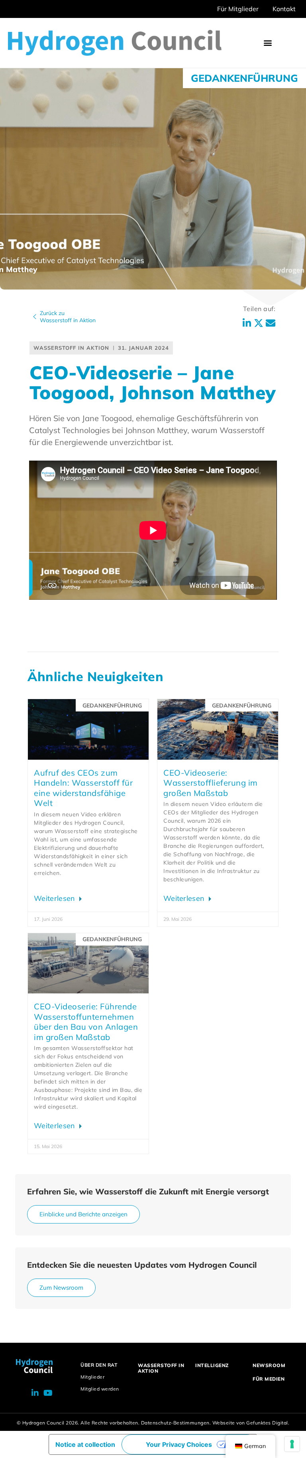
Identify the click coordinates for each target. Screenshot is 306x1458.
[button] (268, 42)
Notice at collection (85, 1444)
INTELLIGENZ (212, 1365)
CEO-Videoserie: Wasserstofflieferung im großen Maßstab (210, 783)
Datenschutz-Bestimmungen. (176, 1423)
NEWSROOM (269, 1365)
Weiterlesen (55, 898)
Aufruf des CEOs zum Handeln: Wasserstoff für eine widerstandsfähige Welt (83, 788)
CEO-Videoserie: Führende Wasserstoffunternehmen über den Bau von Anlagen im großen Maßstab (86, 1021)
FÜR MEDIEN (268, 1379)
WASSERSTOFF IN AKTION (161, 1368)
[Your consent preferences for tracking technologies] (292, 1444)
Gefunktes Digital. (267, 1423)
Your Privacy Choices (179, 1444)
